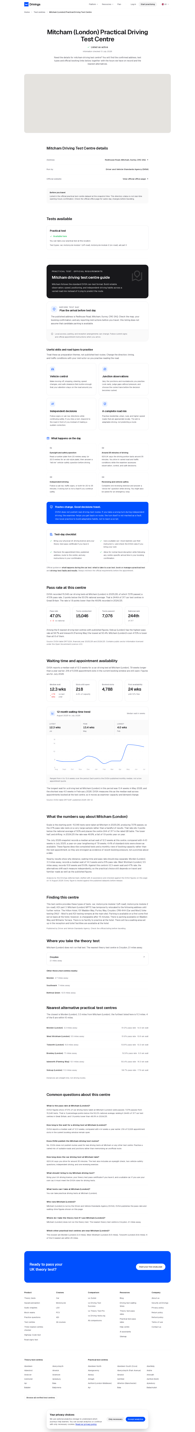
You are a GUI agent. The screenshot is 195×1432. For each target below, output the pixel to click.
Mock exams (29, 1312)
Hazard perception (32, 1303)
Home (27, 12)
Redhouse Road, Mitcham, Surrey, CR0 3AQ (125, 160)
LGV (58, 1308)
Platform (92, 4)
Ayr (25, 1383)
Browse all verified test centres (41, 1397)
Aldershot (28, 1370)
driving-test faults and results (63, 570)
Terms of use (157, 1322)
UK (165, 4)
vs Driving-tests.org (96, 1315)
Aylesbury (56, 1379)
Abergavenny (93, 1370)
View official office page (134, 179)
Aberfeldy (151, 1366)
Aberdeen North (94, 1366)
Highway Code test (32, 1335)
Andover (28, 1375)
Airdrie (149, 1370)
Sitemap (123, 1336)
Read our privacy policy (86, 1424)
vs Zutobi (92, 1298)
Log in (133, 4)
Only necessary (116, 1419)
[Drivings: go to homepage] (32, 4)
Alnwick (55, 1370)
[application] (97, 755)
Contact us (156, 1327)
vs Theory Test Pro (96, 1311)
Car (57, 1298)
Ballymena (56, 1387)
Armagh (91, 1379)
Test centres (39, 12)
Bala (54, 1383)
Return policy (157, 1312)
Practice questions (32, 1317)
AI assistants (125, 1331)
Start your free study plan (150, 1267)
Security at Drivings (160, 1303)
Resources (106, 4)
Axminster (28, 1379)
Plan (119, 4)
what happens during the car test (77, 567)
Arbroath (150, 1375)
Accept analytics (135, 1419)
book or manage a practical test (130, 567)
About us (155, 1298)
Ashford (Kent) (153, 1379)
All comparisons (95, 1320)
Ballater (27, 1387)
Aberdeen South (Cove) (127, 1366)
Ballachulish (152, 1387)
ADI (57, 1317)
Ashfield (120, 1379)
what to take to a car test (103, 567)
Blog (122, 1298)
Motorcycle (61, 1303)
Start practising (148, 4)
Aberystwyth (57, 1366)
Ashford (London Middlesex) (100, 1383)
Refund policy (157, 1317)
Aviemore (56, 1375)
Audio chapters (30, 1308)
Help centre (124, 1327)
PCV (58, 1312)
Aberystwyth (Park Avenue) (129, 1370)
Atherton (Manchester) (126, 1383)
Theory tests (30, 1298)
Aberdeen (28, 1366)
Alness (91, 1375)
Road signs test (31, 1339)
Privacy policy (158, 1308)
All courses (61, 1322)
